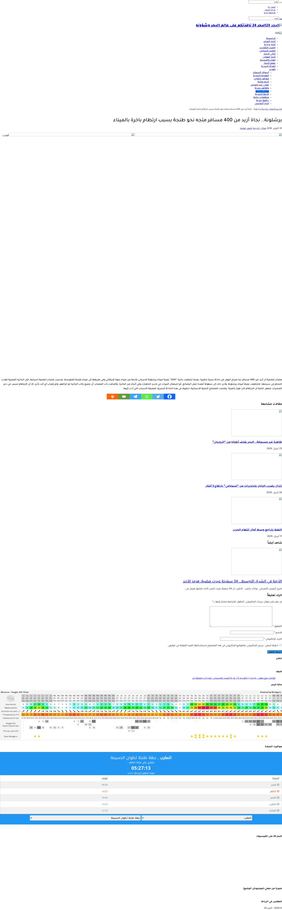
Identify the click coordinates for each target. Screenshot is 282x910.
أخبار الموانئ (269, 57)
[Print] (112, 396)
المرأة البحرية (268, 66)
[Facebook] (169, 396)
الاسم (278, 633)
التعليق (277, 626)
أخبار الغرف (269, 41)
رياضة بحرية (262, 100)
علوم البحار (269, 63)
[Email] (124, 396)
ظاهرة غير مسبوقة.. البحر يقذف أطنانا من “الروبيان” (247, 442)
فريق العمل (269, 10)
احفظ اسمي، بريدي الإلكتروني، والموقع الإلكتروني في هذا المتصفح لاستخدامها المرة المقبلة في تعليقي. (222, 645)
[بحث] (280, 2)
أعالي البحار (269, 54)
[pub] (278, 33)
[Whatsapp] (146, 396)
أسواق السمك (261, 73)
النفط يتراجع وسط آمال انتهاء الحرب (257, 530)
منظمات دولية (261, 97)
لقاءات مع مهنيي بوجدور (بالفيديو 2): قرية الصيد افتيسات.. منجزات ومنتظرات (233, 678)
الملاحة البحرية (261, 76)
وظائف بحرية (262, 88)
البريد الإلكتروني (273, 639)
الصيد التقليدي (267, 48)
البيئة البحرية (262, 94)
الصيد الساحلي (267, 51)
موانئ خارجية (262, 91)
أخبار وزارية (269, 45)
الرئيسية (270, 38)
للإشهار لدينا (269, 13)
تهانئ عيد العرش (259, 85)
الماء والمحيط (267, 60)
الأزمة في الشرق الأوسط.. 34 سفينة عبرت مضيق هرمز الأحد (232, 582)
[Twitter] (158, 396)
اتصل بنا (271, 7)
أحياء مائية (263, 82)
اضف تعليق (246, 128)
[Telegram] (135, 396)
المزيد (272, 69)
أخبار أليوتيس (261, 104)
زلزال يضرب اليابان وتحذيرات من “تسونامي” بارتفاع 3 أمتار (244, 486)
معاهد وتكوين (261, 79)
